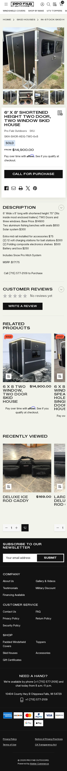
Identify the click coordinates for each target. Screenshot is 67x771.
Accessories (43, 653)
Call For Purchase (33, 174)
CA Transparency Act (46, 744)
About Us (8, 581)
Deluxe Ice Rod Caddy (16, 499)
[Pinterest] (36, 188)
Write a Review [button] (22, 306)
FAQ (38, 611)
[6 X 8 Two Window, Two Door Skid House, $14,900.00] (27, 357)
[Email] (15, 188)
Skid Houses (10, 653)
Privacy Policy (11, 618)
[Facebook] (7, 188)
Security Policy (11, 625)
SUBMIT (50, 557)
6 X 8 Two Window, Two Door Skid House (15, 394)
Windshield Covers (14, 10)
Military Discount (45, 588)
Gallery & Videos (45, 581)
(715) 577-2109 (18, 273)
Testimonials (10, 588)
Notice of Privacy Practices (49, 739)
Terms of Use (9, 744)
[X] (29, 188)
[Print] (22, 188)
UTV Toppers (54, 10)
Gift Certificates (12, 660)
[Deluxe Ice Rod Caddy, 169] (27, 468)
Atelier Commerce (39, 763)
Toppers (41, 642)
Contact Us (9, 611)
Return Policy (43, 618)
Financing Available (14, 595)
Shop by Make (36, 10)
